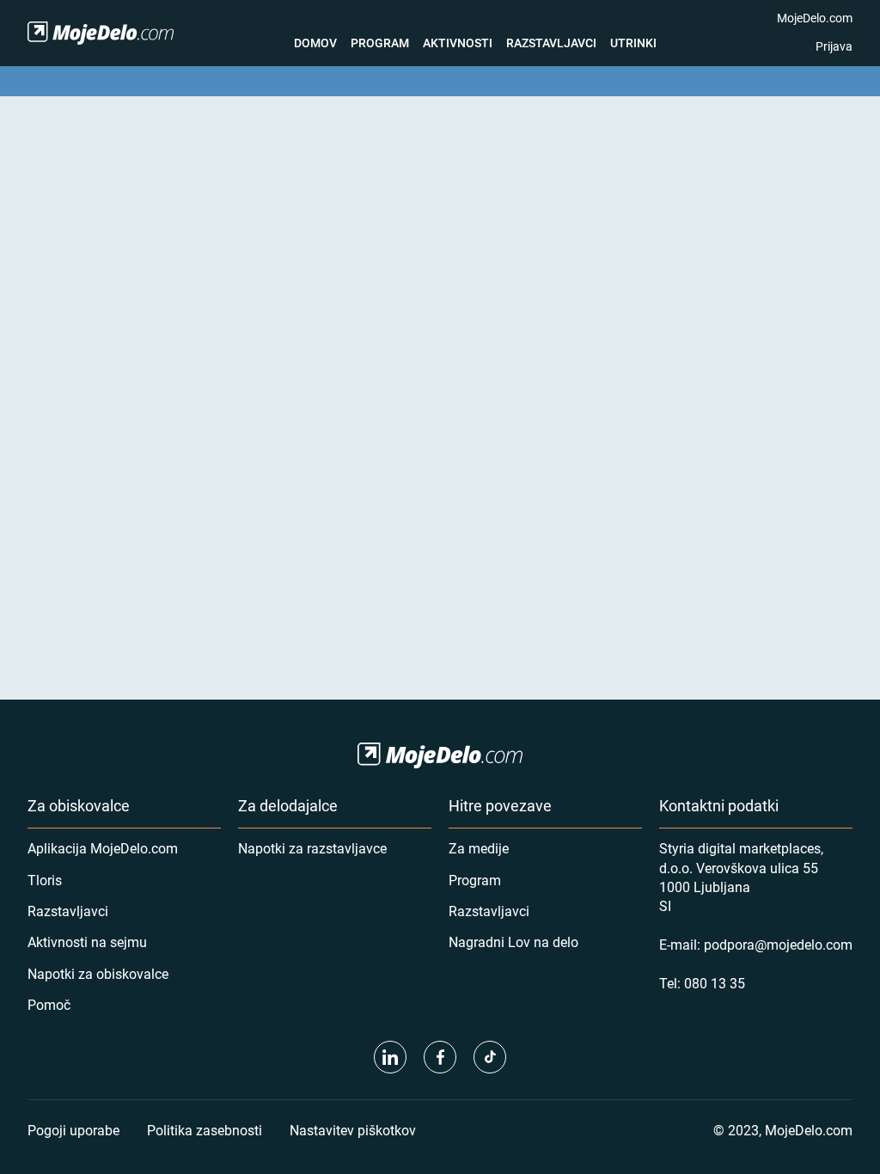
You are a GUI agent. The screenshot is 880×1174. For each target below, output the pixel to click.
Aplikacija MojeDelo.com (103, 848)
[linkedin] (390, 1057)
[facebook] (440, 1057)
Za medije (479, 848)
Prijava (834, 46)
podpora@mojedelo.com (778, 944)
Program (380, 42)
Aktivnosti (457, 42)
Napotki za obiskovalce (98, 973)
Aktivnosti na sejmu (87, 941)
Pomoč (49, 1004)
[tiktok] (490, 1057)
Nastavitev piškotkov (353, 1130)
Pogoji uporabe (73, 1130)
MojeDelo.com (814, 17)
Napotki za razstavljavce (312, 848)
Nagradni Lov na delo (513, 941)
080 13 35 (714, 983)
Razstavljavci (551, 42)
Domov (315, 42)
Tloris (45, 880)
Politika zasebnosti (204, 1130)
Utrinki (633, 42)
